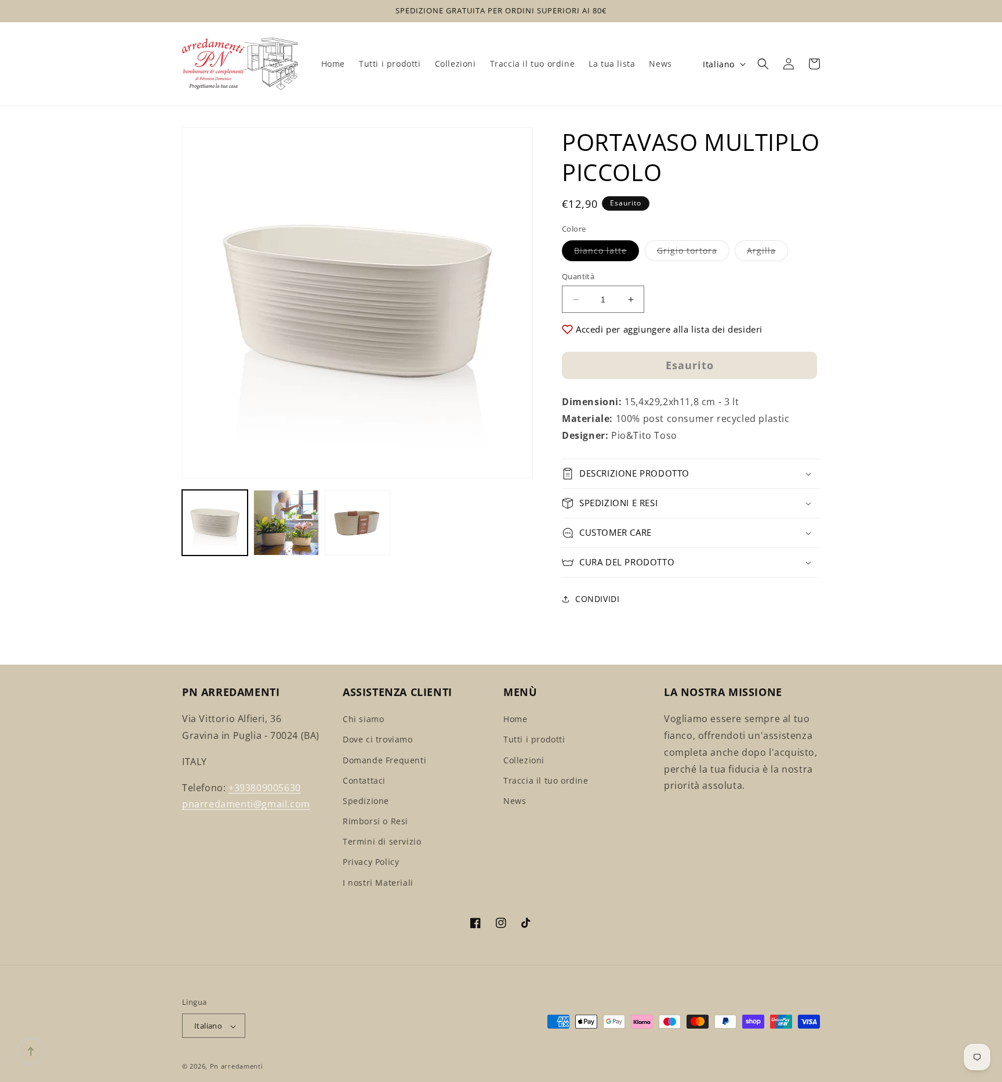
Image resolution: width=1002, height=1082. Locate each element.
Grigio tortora (693, 252)
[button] (763, 64)
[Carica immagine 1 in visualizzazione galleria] (215, 523)
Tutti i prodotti (534, 739)
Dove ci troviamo (378, 739)
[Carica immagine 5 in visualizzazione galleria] (357, 523)
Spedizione (366, 800)
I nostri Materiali (378, 882)
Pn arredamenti (236, 1066)
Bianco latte (606, 252)
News (514, 800)
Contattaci (364, 780)
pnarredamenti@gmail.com (246, 804)
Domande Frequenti (384, 760)
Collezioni (523, 760)
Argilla (767, 252)
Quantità (578, 276)
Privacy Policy (371, 862)
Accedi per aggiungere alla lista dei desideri (669, 329)
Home (515, 718)
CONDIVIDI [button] (597, 598)
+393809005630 (264, 787)
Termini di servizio (382, 841)
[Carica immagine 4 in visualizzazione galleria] (286, 523)
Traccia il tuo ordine (546, 780)
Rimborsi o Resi (375, 821)
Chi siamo (363, 718)
